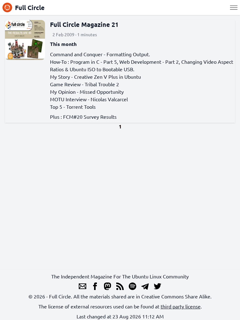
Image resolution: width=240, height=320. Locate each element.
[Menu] (234, 7)
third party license (181, 306)
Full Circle (30, 7)
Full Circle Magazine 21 (84, 24)
